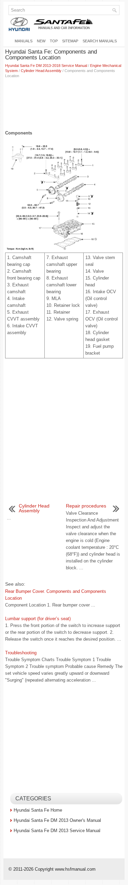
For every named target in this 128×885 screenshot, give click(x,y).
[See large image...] (64, 197)
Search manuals (100, 41)
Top (54, 41)
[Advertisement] (64, 102)
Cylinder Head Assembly (41, 71)
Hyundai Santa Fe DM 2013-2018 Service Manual (46, 65)
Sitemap (70, 41)
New (41, 41)
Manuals (23, 41)
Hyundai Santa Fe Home (38, 810)
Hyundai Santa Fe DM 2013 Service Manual (57, 830)
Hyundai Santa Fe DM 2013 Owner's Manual (57, 820)
